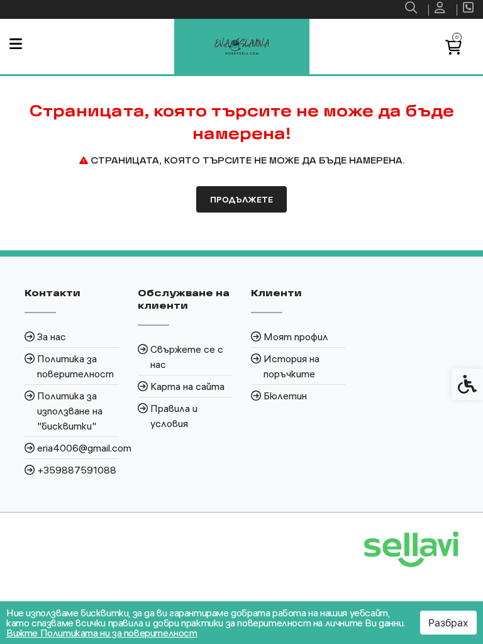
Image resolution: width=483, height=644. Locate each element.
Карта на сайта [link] (187, 386)
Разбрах (448, 622)
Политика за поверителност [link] (75, 366)
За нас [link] (51, 336)
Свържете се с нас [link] (186, 356)
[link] (412, 9)
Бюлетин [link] (285, 395)
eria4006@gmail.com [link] (78, 447)
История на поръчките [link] (291, 366)
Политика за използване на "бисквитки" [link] (70, 410)
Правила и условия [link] (173, 416)
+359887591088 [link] (76, 470)
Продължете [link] (241, 199)
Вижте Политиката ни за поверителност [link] (101, 632)
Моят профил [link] (296, 336)
